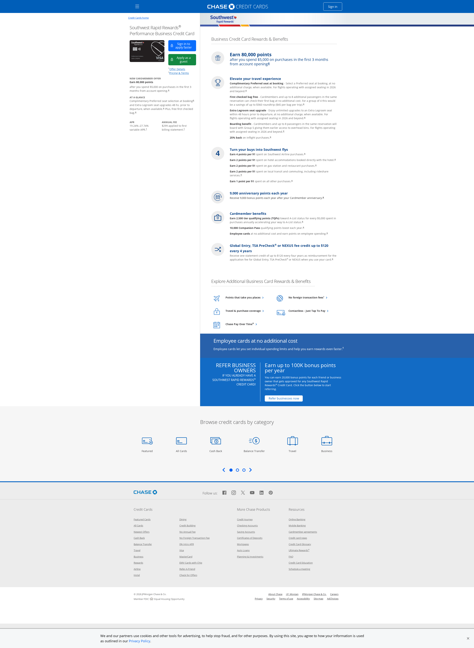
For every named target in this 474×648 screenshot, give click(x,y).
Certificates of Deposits (249, 538)
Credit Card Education (301, 562)
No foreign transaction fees (310, 297)
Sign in (335, 6)
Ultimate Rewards (299, 550)
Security (270, 598)
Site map (318, 598)
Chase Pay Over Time (248, 324)
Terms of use (286, 598)
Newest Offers (141, 531)
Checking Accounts (247, 525)
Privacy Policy (139, 641)
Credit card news (298, 538)
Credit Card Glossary (300, 544)
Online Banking (297, 519)
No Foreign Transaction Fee (194, 538)
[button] (468, 638)
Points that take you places (248, 297)
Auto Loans (243, 550)
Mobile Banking (297, 525)
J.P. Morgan (292, 594)
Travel (294, 451)
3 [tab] (243, 470)
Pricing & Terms (179, 73)
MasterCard (185, 556)
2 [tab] (237, 470)
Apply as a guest (186, 59)
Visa (181, 550)
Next (250, 470)
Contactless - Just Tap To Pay (310, 311)
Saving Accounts (246, 531)
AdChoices (332, 598)
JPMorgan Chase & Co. (314, 594)
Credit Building (187, 525)
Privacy (259, 598)
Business (327, 451)
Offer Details (177, 69)
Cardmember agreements (303, 531)
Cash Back (215, 451)
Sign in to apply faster (185, 45)
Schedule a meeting (299, 569)
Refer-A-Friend (187, 569)
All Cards (182, 451)
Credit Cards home (138, 18)
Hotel (137, 575)
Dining (182, 519)
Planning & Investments (250, 556)
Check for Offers (188, 575)
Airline (137, 569)
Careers (334, 594)
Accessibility (303, 598)
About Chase (275, 594)
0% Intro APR (186, 544)
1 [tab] (230, 470)
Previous (224, 470)
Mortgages (243, 544)
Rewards (138, 562)
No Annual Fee (187, 531)
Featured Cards (142, 519)
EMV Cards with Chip (190, 562)
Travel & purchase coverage (248, 311)
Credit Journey (245, 519)
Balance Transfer (254, 451)
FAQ (291, 556)
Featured (148, 451)
